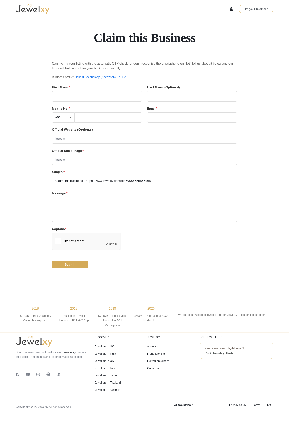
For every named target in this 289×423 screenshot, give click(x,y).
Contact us (153, 368)
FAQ (269, 405)
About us (152, 346)
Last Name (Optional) (163, 87)
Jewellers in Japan (106, 375)
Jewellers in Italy (105, 368)
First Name (61, 87)
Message (59, 193)
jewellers (68, 352)
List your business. (158, 361)
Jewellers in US (104, 361)
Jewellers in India (105, 353)
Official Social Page (68, 151)
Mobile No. (61, 108)
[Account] (231, 9)
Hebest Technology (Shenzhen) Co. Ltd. (101, 77)
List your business (255, 9)
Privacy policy (237, 405)
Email (152, 108)
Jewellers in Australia (108, 389)
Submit (70, 264)
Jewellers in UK (104, 346)
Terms (256, 405)
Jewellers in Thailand (108, 382)
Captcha (59, 229)
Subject (58, 172)
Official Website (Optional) (72, 129)
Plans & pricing (156, 353)
